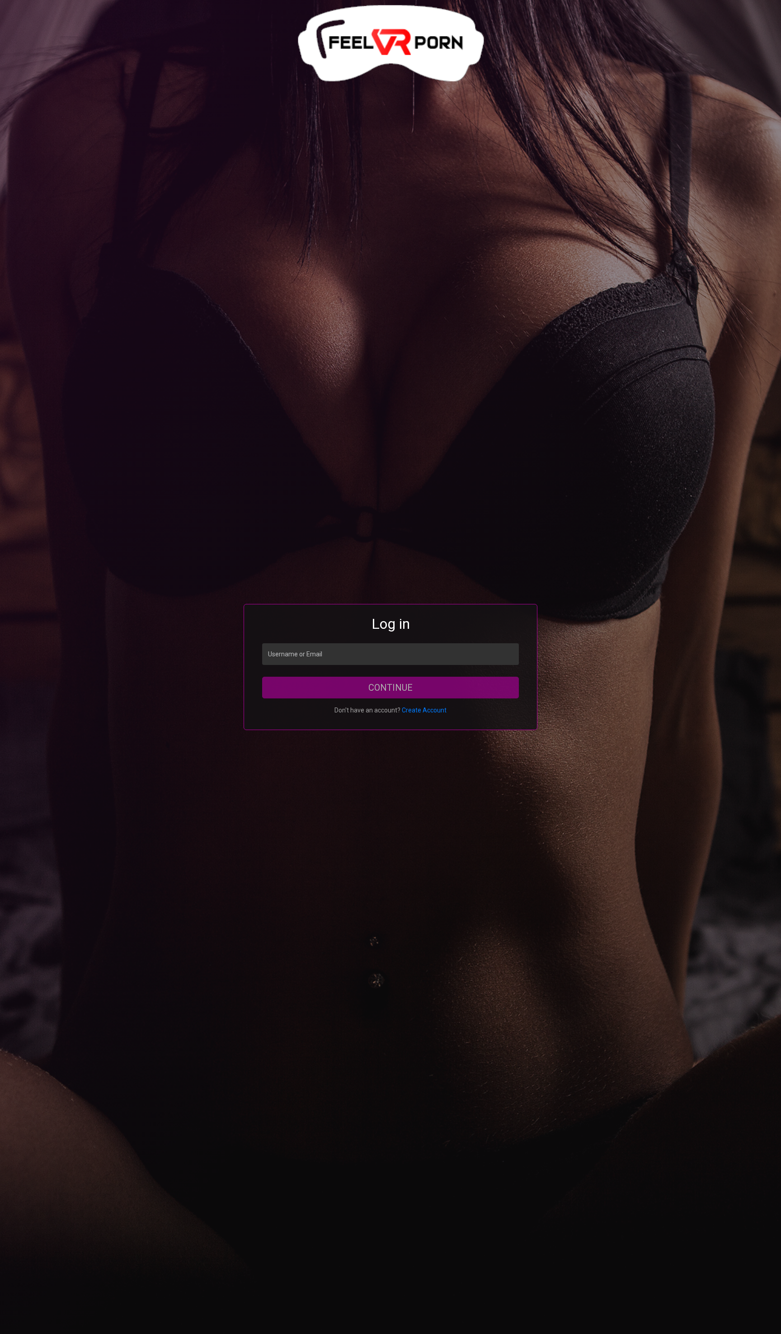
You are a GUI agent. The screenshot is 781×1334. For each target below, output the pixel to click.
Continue (390, 687)
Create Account (424, 710)
